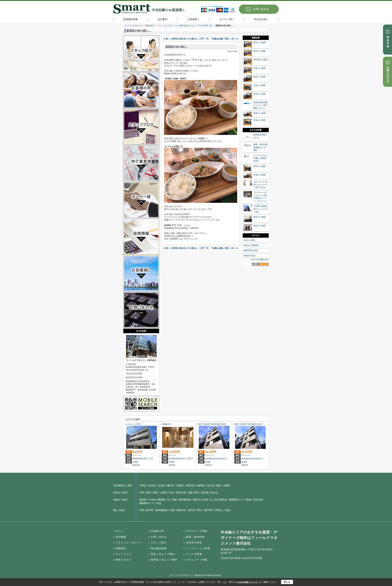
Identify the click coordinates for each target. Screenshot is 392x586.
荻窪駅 (208, 462)
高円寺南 (181, 492)
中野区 (141, 459)
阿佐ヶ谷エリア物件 (163, 554)
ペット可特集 (194, 554)
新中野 (149, 510)
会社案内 (162, 19)
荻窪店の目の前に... (177, 46)
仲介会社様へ (261, 19)
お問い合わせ (261, 9)
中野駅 (135, 462)
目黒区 (180, 485)
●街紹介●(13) (249, 255)
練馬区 (201, 485)
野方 (145, 459)
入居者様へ (193, 19)
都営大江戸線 (200, 499)
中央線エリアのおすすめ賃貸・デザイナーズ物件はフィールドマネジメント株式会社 (249, 537)
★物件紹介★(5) (250, 250)
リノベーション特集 (198, 548)
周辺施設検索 (159, 548)
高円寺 (192, 510)
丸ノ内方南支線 (218, 499)
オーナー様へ (226, 19)
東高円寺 (181, 510)
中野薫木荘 (166, 424)
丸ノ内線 (172, 499)
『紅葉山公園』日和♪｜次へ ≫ (224, 39)
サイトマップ (123, 554)
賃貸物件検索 (130, 19)
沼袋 (190, 492)
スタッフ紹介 (159, 542)
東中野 (208, 510)
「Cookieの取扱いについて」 (247, 582)
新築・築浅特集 (195, 537)
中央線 (152, 499)
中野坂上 (219, 510)
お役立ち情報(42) (251, 245)
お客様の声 (157, 531)
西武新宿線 (185, 499)
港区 (218, 485)
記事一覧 (204, 38)
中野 (182, 459)
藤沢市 (170, 485)
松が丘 (214, 492)
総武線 (142, 499)
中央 (171, 492)
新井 (148, 492)
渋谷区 (161, 485)
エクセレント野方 (133, 424)
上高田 (163, 492)
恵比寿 (205, 492)
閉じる (287, 582)
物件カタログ (123, 559)
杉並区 (213, 459)
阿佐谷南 (220, 459)
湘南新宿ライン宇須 (150, 503)
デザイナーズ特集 (196, 531)
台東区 (226, 485)
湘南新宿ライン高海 (240, 499)
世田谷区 (191, 485)
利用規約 (120, 548)
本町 (155, 492)
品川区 (210, 485)
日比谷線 (258, 499)
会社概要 (120, 537)
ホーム (119, 531)
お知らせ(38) (249, 240)
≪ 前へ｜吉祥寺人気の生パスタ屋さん (180, 39)
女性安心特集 (194, 542)
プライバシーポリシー (128, 542)
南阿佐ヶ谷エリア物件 (164, 559)
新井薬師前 (161, 510)
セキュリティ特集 (196, 559)
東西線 (161, 499)
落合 (228, 510)
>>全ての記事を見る (259, 259)
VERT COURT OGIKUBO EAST (212, 424)
